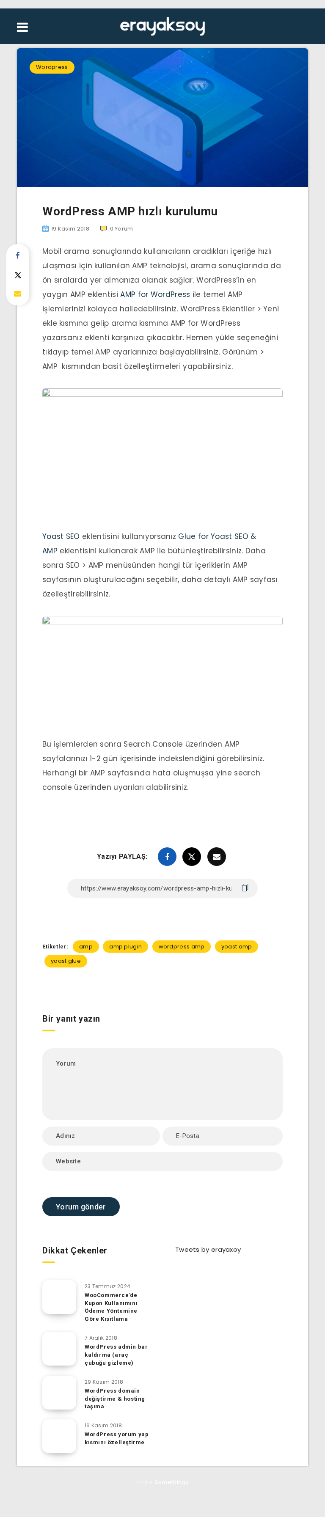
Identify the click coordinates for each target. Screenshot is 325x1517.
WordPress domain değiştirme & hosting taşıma (115, 1399)
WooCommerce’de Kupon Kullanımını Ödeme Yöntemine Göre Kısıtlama (111, 1307)
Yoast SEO (61, 536)
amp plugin (125, 947)
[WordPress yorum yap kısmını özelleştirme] (59, 1436)
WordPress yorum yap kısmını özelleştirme (117, 1438)
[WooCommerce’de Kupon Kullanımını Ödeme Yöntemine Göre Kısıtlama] (59, 1297)
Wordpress (52, 67)
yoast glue (66, 961)
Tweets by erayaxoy (208, 1249)
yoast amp (236, 947)
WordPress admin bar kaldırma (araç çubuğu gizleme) (116, 1355)
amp (86, 947)
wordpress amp (182, 947)
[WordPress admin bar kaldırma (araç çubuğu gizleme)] (59, 1349)
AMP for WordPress (155, 294)
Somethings (171, 1482)
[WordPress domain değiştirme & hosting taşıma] (59, 1393)
